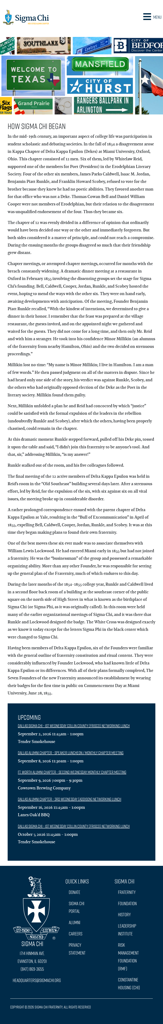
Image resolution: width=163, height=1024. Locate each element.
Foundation (127, 903)
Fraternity (127, 892)
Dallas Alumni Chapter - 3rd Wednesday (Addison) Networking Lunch (69, 799)
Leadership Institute (127, 930)
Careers (75, 934)
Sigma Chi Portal (76, 907)
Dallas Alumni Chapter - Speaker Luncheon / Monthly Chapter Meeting (71, 753)
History (124, 914)
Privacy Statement (77, 949)
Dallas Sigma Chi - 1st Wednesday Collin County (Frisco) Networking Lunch (74, 726)
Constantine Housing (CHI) (129, 984)
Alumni (74, 922)
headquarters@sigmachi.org (37, 980)
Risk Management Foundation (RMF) (128, 957)
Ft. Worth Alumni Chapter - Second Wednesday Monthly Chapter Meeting (72, 772)
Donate (74, 892)
